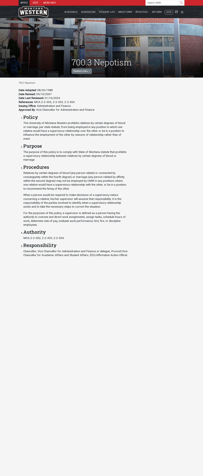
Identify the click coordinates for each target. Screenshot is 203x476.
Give (168, 12)
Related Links (80, 71)
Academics (71, 12)
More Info (49, 2)
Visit (35, 2)
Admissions (88, 12)
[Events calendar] (176, 12)
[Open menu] (182, 11)
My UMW (157, 12)
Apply (24, 2)
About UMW (125, 12)
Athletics (142, 12)
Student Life (107, 12)
